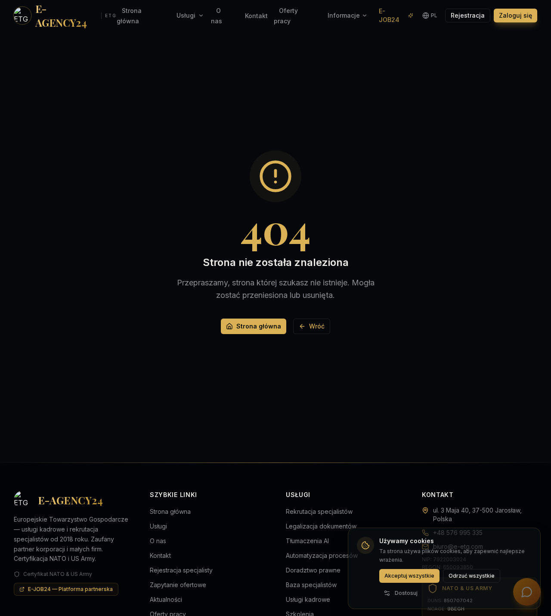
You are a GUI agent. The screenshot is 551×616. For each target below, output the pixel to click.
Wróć (317, 326)
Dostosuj (406, 593)
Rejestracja (468, 15)
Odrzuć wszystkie (472, 575)
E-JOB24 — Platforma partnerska (70, 589)
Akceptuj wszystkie (409, 575)
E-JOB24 (389, 15)
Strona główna (258, 326)
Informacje (344, 15)
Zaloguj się (515, 15)
